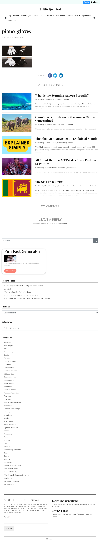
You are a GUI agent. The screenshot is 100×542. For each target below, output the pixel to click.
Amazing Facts (9, 345)
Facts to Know (9, 390)
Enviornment (9, 380)
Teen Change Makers (12, 465)
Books (6, 355)
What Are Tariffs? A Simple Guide (17, 292)
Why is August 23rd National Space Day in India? (23, 286)
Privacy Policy (76, 514)
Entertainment (10, 377)
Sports (6, 456)
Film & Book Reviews (12, 402)
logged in (47, 223)
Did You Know (73, 16)
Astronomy (8, 352)
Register (95, 2)
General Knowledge (12, 409)
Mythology (8, 421)
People (7, 431)
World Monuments (11, 481)
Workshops (60, 16)
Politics (7, 440)
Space (6, 453)
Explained (8, 386)
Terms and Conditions (79, 504)
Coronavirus (9, 368)
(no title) (7, 289)
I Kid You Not (50, 9)
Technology (8, 462)
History (7, 412)
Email (7, 517)
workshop (8, 478)
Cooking (7, 364)
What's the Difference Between (16, 475)
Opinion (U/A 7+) (11, 428)
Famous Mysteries (11, 393)
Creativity (25, 16)
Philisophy (8, 434)
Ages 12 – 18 (9, 342)
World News (9, 484)
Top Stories (13, 16)
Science (7, 446)
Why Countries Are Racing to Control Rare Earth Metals (27, 298)
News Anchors (10, 424)
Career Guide (38, 16)
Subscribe (9, 528)
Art (5, 349)
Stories (7, 459)
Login (86, 2)
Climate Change (10, 361)
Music (6, 418)
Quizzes (85, 16)
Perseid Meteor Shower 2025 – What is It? (21, 295)
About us (12, 20)
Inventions (8, 415)
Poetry (6, 437)
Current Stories (10, 371)
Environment (9, 383)
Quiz (6, 443)
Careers (7, 358)
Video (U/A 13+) (10, 472)
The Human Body (11, 469)
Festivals (7, 399)
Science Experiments (12, 450)
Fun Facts (8, 405)
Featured (7, 396)
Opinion (48, 16)
